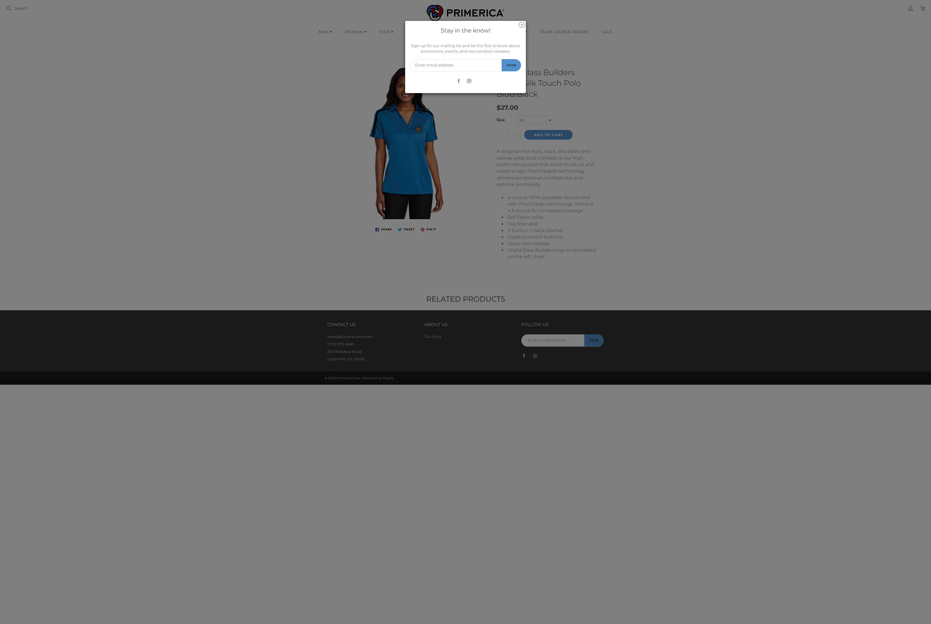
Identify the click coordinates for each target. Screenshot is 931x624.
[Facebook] (458, 81)
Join (511, 65)
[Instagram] (469, 81)
